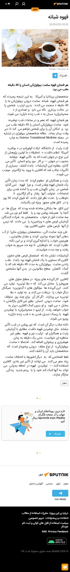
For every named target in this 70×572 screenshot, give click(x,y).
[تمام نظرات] (65, 567)
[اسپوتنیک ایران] (61, 5)
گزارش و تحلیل (36, 484)
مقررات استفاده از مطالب (35, 513)
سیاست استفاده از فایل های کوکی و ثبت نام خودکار (45, 525)
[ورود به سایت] (23, 3)
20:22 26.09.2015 (58, 24)
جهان (64, 383)
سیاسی (49, 484)
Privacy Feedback (58, 531)
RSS (44, 531)
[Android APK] (56, 542)
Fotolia (52, 69)
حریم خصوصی (36, 518)
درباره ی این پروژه (58, 513)
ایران (58, 484)
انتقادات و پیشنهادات (56, 518)
